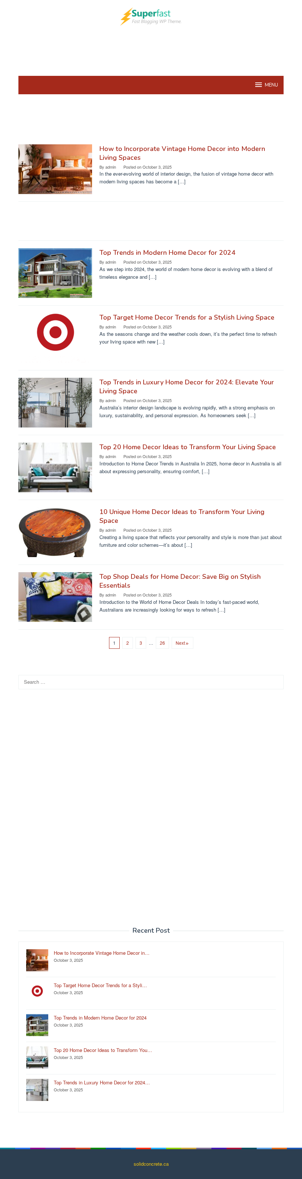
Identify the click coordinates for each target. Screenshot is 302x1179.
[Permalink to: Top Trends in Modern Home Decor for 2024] (55, 272)
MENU (271, 85)
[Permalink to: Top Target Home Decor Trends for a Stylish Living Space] (55, 337)
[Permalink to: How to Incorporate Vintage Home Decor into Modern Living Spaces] (55, 168)
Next (180, 643)
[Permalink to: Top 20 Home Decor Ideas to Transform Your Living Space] (55, 466)
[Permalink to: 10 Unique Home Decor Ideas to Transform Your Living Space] (55, 531)
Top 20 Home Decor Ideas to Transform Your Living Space (187, 447)
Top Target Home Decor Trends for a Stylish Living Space (186, 317)
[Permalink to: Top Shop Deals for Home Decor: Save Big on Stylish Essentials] (55, 596)
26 (162, 643)
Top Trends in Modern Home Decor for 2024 (167, 252)
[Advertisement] (152, 49)
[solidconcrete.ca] (151, 15)
